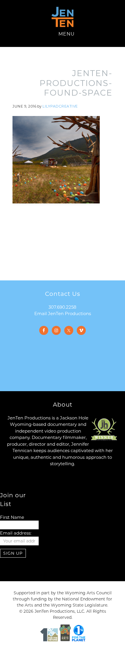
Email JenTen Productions (62, 313)
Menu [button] (66, 34)
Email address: (15, 533)
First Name (12, 517)
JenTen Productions (62, 17)
